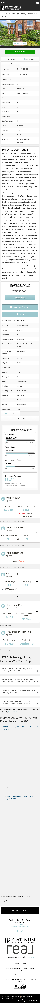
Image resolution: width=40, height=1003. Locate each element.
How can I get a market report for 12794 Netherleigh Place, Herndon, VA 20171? (16, 702)
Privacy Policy (29, 957)
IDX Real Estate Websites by (10, 996)
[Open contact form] (37, 2)
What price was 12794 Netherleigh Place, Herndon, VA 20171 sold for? (17, 669)
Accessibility (5, 999)
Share (21, 314)
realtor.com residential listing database (16, 597)
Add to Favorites (11, 64)
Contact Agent (20, 52)
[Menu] (37, 8)
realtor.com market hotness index (14, 521)
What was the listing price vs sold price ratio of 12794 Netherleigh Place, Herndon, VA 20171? (19, 680)
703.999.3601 (20, 291)
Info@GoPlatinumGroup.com (20, 926)
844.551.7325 (20, 924)
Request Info (30, 59)
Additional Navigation (20, 910)
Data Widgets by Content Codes (28, 1001)
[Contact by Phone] (33, 2)
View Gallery (21, 43)
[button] (2, 33)
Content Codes (13, 712)
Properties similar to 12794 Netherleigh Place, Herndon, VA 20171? (18, 691)
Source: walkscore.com (8, 788)
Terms (14, 999)
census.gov (8, 625)
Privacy (21, 999)
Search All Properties (21, 307)
